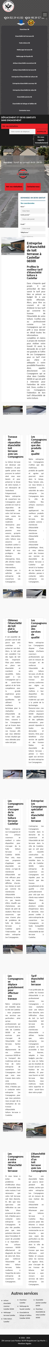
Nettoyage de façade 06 (24, 56)
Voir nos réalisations (10, 126)
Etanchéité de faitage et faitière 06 (24, 104)
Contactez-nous (33, 187)
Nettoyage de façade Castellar (25, 1307)
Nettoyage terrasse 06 (24, 50)
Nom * (23, 207)
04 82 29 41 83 (15, 18)
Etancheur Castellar (23, 1301)
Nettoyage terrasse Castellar (9, 1314)
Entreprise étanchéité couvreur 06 (25, 83)
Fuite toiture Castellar (8, 1320)
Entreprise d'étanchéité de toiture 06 (24, 77)
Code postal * (25, 215)
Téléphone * (25, 232)
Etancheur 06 (24, 29)
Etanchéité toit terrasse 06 (24, 36)
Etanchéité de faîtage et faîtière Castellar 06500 (25, 1315)
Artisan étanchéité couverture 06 (24, 63)
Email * (23, 224)
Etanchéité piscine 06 (24, 97)
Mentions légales (24, 1344)
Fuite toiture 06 (24, 43)
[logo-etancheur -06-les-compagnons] (16, 6)
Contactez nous (24, 110)
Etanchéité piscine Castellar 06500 (41, 1303)
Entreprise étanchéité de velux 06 (24, 90)
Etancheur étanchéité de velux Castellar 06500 (40, 1313)
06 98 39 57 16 (35, 18)
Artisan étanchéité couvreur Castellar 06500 (9, 1305)
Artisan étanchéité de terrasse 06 (24, 70)
